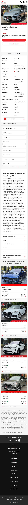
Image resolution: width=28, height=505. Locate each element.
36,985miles (23, 398)
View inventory (14, 462)
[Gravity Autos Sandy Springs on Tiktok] (18, 440)
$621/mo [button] (23, 295)
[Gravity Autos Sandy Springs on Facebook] (9, 440)
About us (14, 466)
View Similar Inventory (14, 44)
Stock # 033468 (4, 323)
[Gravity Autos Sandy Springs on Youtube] (12, 440)
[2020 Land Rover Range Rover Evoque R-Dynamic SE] (14, 347)
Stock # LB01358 (5, 287)
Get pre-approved (14, 477)
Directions (14, 474)
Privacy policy (14, 485)
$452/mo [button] (23, 402)
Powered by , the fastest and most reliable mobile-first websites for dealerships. (14, 498)
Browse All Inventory (14, 40)
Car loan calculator (14, 481)
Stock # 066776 (4, 395)
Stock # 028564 (4, 359)
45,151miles (23, 363)
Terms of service (14, 489)
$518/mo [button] (23, 331)
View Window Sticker (10, 119)
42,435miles (4, 291)
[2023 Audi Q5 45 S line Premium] (14, 383)
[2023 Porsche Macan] (14, 276)
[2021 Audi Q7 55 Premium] (14, 312)
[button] (21, 2)
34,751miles (23, 327)
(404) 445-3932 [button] (15, 453)
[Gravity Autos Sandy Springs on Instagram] (15, 440)
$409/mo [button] (23, 366)
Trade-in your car (14, 470)
